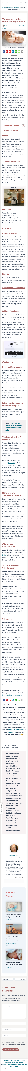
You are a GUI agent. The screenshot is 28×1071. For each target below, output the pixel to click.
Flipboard (11, 732)
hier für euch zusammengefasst (12, 695)
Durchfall (11, 463)
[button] (26, 3)
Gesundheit (17, 7)
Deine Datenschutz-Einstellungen (14, 1062)
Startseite (4, 7)
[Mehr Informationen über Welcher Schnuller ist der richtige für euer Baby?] (14, 907)
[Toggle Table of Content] (22, 125)
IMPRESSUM (6, 1061)
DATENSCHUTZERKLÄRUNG (17, 1061)
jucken (4, 555)
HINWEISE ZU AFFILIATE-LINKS (16, 1064)
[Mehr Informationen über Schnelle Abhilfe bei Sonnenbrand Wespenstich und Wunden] (14, 929)
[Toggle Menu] (21, 3)
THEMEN (15, 1066)
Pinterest (20, 730)
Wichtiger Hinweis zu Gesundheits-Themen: (10, 746)
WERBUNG (5, 1064)
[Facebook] (14, 881)
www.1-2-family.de (19, 877)
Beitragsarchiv (10, 7)
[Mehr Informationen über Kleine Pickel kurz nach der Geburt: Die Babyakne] (14, 955)
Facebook (11, 730)
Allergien (15, 943)
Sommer (8, 945)
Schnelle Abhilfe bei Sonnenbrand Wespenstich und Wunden (14, 939)
